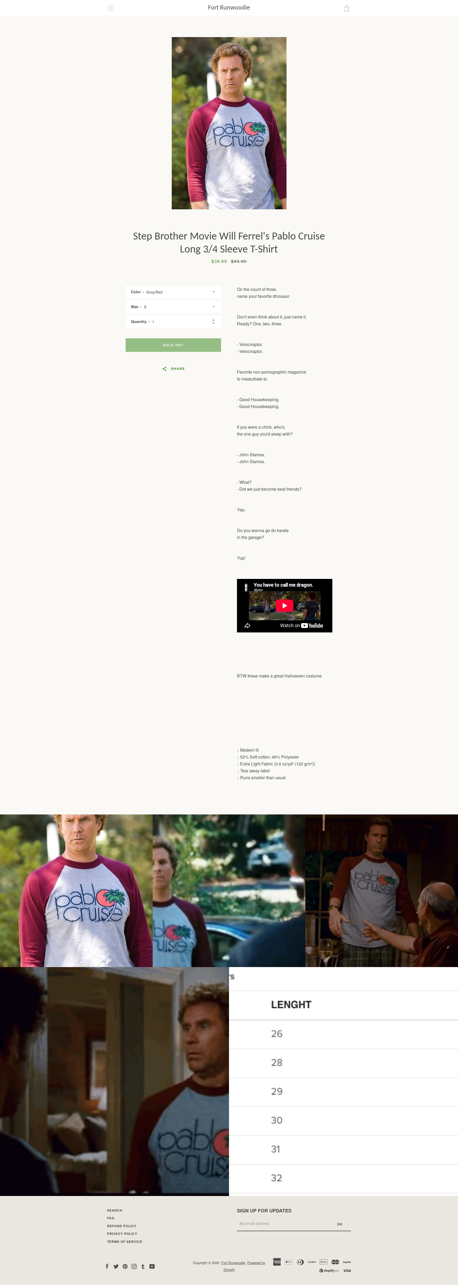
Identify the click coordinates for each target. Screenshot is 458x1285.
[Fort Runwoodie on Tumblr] (143, 1266)
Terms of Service (124, 1241)
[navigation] (111, 8)
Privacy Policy (122, 1233)
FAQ (110, 1218)
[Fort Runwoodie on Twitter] (116, 1266)
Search (114, 1210)
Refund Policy (121, 1226)
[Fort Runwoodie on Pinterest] (125, 1266)
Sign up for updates (264, 1210)
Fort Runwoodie (229, 8)
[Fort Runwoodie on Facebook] (107, 1266)
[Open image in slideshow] (229, 123)
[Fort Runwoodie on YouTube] (152, 1266)
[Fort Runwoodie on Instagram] (134, 1266)
